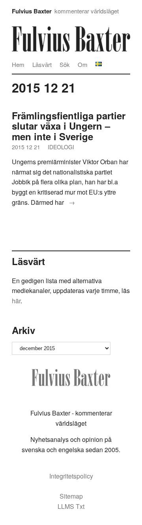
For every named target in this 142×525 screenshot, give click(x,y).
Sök (65, 64)
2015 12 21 (26, 147)
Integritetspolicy (71, 475)
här (16, 300)
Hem (18, 64)
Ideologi (61, 147)
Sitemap (71, 496)
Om (83, 64)
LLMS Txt (71, 506)
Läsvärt (42, 64)
